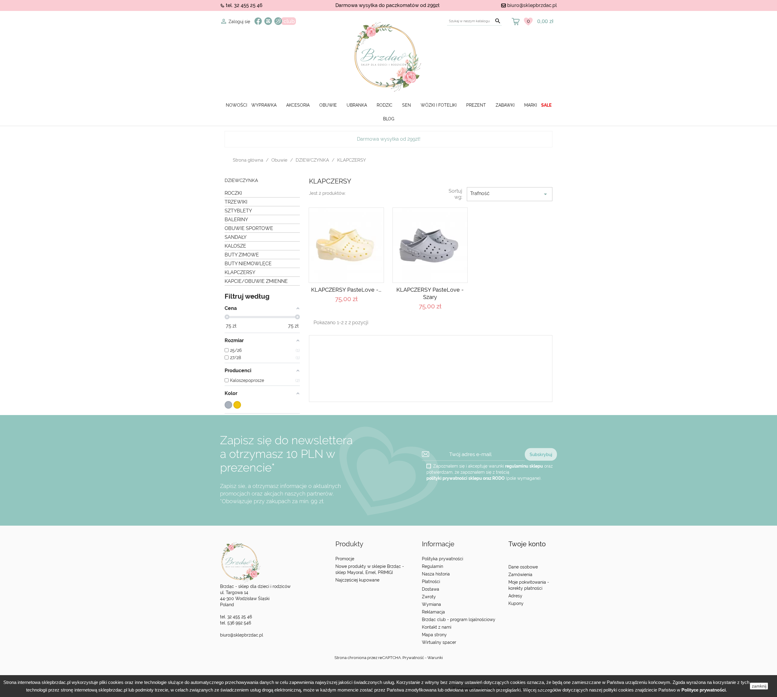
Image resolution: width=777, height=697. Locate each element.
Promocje (344, 558)
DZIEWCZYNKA (241, 180)
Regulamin (432, 566)
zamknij (759, 686)
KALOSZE (235, 246)
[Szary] (228, 405)
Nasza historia (436, 574)
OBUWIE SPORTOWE (249, 228)
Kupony (516, 603)
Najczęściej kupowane (357, 580)
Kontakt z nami (436, 627)
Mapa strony (434, 634)
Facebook (258, 21)
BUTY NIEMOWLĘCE (248, 263)
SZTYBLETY (238, 211)
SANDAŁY (235, 237)
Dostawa (430, 589)
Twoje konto (527, 544)
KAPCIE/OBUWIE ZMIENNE (256, 281)
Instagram (268, 21)
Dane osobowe (523, 567)
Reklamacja (433, 611)
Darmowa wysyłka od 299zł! (388, 139)
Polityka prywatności (442, 558)
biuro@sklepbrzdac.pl (532, 5)
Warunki (435, 657)
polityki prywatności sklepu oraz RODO (465, 478)
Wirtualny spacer (439, 642)
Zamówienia (520, 574)
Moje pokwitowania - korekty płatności (528, 585)
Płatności (431, 581)
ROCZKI (233, 193)
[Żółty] (237, 405)
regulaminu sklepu (524, 465)
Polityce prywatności (703, 689)
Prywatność (413, 657)
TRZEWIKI (236, 202)
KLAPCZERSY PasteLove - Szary (430, 293)
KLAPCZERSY (240, 272)
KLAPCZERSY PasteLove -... (346, 290)
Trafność (509, 194)
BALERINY (236, 219)
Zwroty (429, 596)
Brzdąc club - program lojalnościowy (458, 619)
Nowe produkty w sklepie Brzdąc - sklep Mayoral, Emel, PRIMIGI (369, 569)
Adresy (515, 595)
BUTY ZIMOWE (242, 255)
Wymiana (431, 604)
